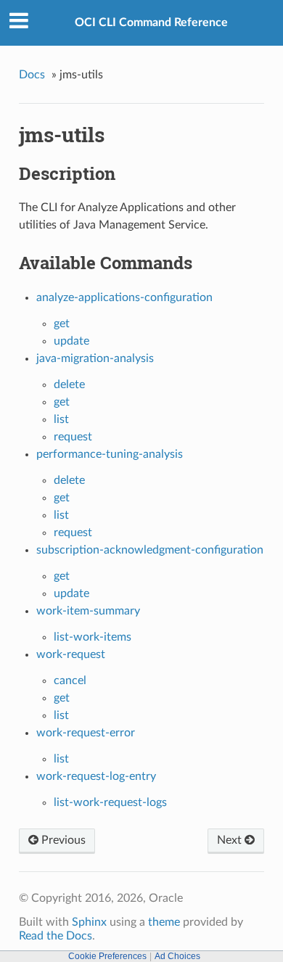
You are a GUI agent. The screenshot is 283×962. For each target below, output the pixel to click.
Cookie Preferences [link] (107, 956)
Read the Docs (55, 936)
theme (164, 922)
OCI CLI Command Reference (151, 22)
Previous (62, 840)
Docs (32, 75)
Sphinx (89, 922)
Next (231, 840)
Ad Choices (177, 956)
